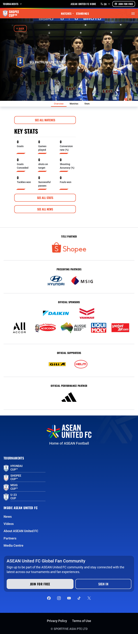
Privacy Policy (57, 621)
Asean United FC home (83, 4)
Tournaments (10, 4)
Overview (59, 103)
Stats (87, 103)
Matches (74, 103)
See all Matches (45, 120)
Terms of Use (81, 621)
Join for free (40, 584)
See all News (45, 209)
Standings (82, 13)
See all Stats (45, 198)
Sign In (103, 584)
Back (21, 28)
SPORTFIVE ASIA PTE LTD (71, 629)
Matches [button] (66, 13)
